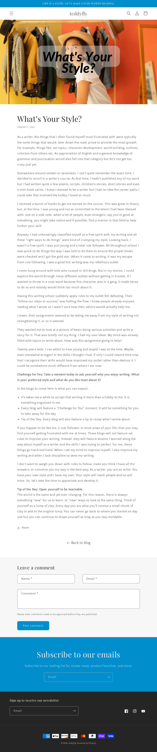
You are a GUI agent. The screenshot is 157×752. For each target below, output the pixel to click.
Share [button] (25, 527)
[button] (11, 13)
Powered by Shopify (86, 743)
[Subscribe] (108, 677)
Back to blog (81, 543)
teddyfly (72, 743)
